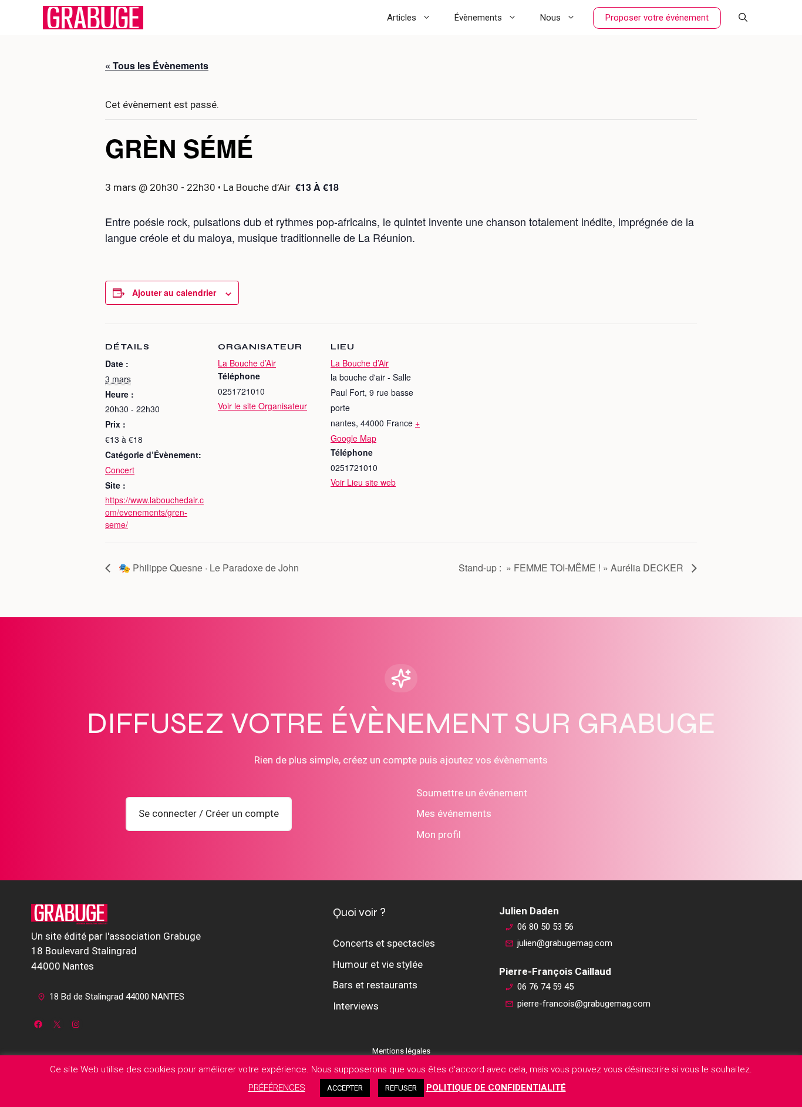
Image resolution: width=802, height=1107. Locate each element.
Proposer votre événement (657, 17)
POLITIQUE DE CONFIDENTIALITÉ (496, 1087)
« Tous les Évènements (156, 65)
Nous (550, 17)
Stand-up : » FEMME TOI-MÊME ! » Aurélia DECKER (572, 567)
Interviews (356, 1006)
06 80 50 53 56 (545, 926)
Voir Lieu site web (363, 482)
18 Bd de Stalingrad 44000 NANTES (116, 996)
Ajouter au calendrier (174, 292)
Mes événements (453, 813)
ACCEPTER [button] (345, 1088)
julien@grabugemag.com (564, 943)
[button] (743, 17)
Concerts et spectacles (384, 943)
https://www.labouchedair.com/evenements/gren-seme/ (154, 512)
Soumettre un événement (471, 793)
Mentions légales (401, 1051)
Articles (401, 17)
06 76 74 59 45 (545, 986)
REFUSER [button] (401, 1088)
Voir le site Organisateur (262, 406)
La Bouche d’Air (247, 363)
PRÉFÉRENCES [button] (276, 1087)
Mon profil (438, 834)
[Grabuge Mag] (93, 17)
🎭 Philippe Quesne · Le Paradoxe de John (207, 567)
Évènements (478, 17)
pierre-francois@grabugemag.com (584, 1003)
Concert (119, 470)
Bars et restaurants (375, 985)
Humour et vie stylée (378, 964)
